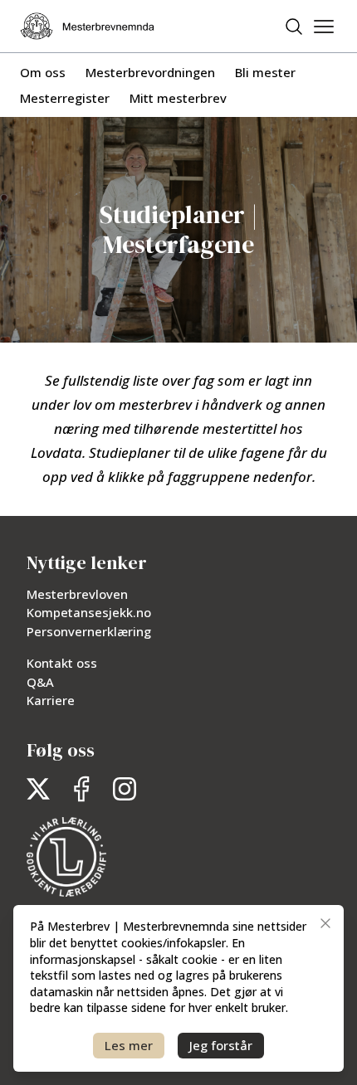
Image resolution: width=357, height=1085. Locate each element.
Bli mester (265, 72)
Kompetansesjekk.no (89, 612)
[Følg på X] (38, 788)
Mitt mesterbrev (178, 98)
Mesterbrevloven (77, 594)
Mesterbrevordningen (150, 72)
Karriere (51, 700)
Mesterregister (65, 98)
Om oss (43, 72)
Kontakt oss (62, 662)
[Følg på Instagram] (124, 788)
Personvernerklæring (89, 631)
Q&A (40, 682)
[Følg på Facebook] (81, 789)
